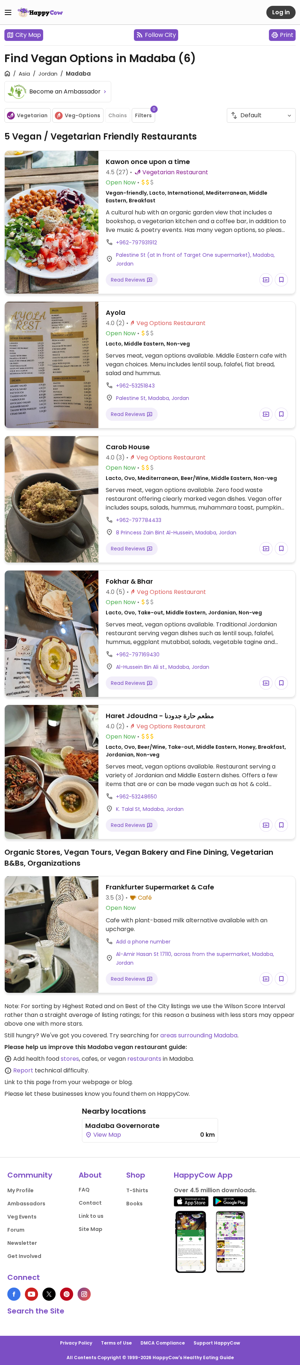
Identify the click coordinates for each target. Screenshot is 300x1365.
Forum (16, 1230)
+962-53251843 (135, 385)
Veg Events (22, 1216)
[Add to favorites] (281, 279)
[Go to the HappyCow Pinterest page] (66, 1294)
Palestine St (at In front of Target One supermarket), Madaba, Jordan (195, 259)
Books (134, 1203)
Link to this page (27, 1082)
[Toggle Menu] (8, 12)
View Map (106, 1134)
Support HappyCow (217, 1343)
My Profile (20, 1190)
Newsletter (22, 1243)
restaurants (144, 1059)
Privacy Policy (76, 1343)
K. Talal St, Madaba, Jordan (150, 809)
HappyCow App (203, 1175)
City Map (28, 35)
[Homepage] (40, 12)
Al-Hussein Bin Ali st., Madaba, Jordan (162, 667)
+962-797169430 (138, 654)
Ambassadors (26, 1203)
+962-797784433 (138, 520)
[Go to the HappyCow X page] (49, 1294)
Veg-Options (82, 115)
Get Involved (24, 1256)
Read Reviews (129, 279)
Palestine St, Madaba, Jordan (152, 398)
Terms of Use (116, 1343)
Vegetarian (32, 115)
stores (70, 1059)
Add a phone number (143, 941)
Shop (135, 1175)
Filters (145, 113)
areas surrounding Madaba (198, 1035)
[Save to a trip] (266, 279)
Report (23, 1070)
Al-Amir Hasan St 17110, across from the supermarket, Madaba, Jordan (195, 958)
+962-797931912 (136, 242)
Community (29, 1175)
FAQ (84, 1189)
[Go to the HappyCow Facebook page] (13, 1294)
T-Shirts (137, 1190)
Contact (90, 1202)
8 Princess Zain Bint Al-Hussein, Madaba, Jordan (176, 532)
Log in (281, 12)
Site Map (90, 1229)
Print (286, 35)
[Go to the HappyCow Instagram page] (84, 1294)
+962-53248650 (136, 796)
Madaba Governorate (122, 1125)
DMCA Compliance (162, 1343)
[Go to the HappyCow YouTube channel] (31, 1294)
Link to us (91, 1216)
